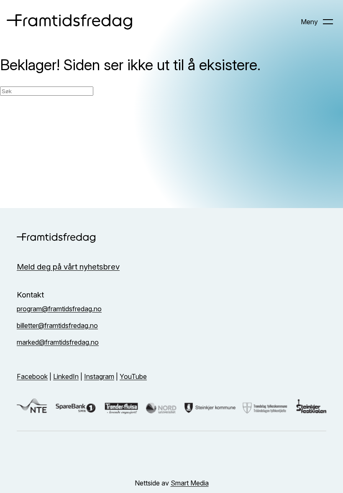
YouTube (133, 376)
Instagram (99, 376)
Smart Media (190, 483)
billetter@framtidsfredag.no (57, 325)
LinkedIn (66, 376)
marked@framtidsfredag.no (58, 342)
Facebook (32, 376)
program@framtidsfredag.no (59, 309)
